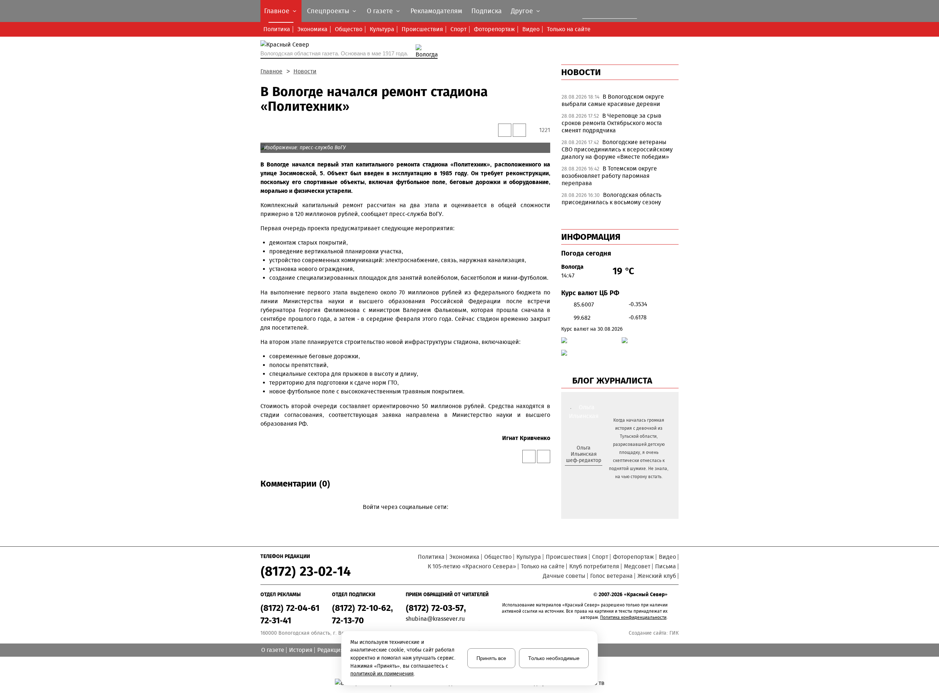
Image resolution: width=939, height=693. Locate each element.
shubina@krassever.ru (435, 618)
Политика (276, 29)
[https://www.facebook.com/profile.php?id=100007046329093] (590, 472)
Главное (271, 71)
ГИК (674, 633)
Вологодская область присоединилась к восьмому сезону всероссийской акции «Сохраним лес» (615, 202)
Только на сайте (569, 29)
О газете (272, 649)
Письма (665, 566)
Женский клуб (656, 575)
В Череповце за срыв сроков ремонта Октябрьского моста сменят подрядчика (612, 123)
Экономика (312, 29)
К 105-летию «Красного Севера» (472, 566)
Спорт (458, 29)
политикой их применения (382, 674)
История (301, 649)
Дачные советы (564, 575)
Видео (531, 29)
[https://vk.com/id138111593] (583, 472)
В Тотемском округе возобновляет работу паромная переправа (609, 176)
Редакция (330, 649)
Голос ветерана (611, 575)
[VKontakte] (404, 517)
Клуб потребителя (594, 566)
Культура (382, 29)
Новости (305, 71)
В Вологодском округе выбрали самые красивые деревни (613, 100)
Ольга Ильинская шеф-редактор (583, 454)
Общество (348, 29)
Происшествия (422, 29)
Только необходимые (554, 658)
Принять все (491, 658)
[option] (620, 102)
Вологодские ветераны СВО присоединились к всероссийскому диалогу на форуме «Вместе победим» (617, 149)
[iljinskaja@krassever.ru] (575, 472)
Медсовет (637, 566)
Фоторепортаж (494, 29)
